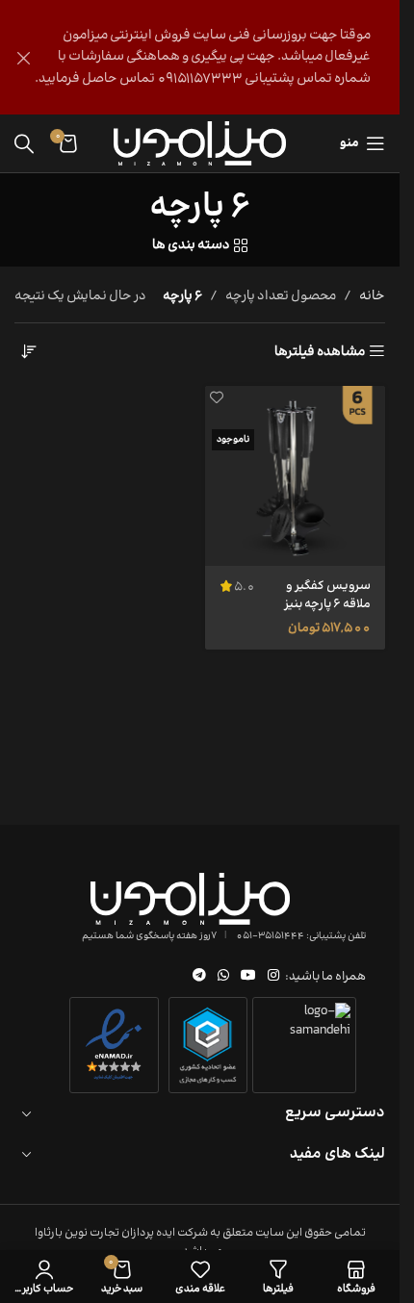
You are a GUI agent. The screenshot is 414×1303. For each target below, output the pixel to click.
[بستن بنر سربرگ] (24, 57)
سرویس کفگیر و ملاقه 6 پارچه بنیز (327, 594)
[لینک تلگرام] (199, 976)
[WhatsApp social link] (223, 976)
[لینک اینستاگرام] (273, 976)
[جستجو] (24, 143)
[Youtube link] (248, 976)
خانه (372, 296)
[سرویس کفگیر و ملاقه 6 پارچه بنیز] (295, 476)
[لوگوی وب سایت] (200, 143)
